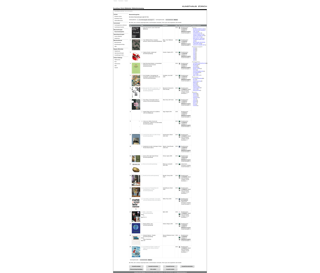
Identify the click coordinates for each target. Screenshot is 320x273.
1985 (194, 58)
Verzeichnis (195, 86)
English (194, 93)
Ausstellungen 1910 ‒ (119, 55)
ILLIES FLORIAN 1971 (198, 34)
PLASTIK (195, 74)
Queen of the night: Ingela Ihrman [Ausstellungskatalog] (150, 156)
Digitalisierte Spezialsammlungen (119, 52)
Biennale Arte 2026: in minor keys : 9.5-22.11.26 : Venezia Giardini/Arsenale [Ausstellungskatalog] (152, 89)
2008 (194, 56)
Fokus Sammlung (147, 239)
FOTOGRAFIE (196, 72)
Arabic (194, 98)
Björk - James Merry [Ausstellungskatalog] (148, 212)
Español (195, 101)
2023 (194, 52)
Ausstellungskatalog (197, 78)
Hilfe (115, 46)
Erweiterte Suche (118, 18)
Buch (194, 79)
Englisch (126, 0)
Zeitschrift (195, 89)
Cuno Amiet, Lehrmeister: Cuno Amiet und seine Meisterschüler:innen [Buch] (151, 199)
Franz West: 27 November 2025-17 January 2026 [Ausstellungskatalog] (151, 100)
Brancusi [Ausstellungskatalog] (150, 164)
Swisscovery (117, 63)
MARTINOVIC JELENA (198, 38)
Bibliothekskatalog (138, 8)
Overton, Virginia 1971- (168, 52)
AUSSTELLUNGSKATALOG (199, 63)
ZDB (115, 65)
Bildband (195, 82)
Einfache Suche (118, 16)
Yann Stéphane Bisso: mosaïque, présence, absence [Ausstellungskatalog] (152, 40)
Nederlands (195, 97)
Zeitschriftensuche (118, 20)
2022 (194, 53)
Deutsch (115, 0)
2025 (194, 48)
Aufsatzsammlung (197, 81)
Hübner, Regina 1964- (168, 223)
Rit (143, 216)
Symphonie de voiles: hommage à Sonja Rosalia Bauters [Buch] (152, 147)
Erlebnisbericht (196, 90)
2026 (194, 49)
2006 (194, 54)
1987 (194, 60)
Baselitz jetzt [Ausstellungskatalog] (151, 175)
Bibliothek (128, 8)
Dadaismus (117, 38)
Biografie (195, 85)
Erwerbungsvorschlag (119, 44)
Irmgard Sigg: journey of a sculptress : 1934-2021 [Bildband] (151, 112)
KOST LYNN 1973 (197, 37)
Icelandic (195, 105)
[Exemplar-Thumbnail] (136, 37)
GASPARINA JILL (197, 33)
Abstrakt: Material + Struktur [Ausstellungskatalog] (149, 236)
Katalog (194, 83)
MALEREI (195, 67)
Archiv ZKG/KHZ (118, 36)
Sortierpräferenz (132, 19)
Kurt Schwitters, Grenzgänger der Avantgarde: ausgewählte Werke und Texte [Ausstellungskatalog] (151, 77)
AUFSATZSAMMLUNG (198, 71)
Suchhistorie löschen (119, 27)
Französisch (120, 0)
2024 (194, 50)
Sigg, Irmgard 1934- (167, 111)
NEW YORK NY (196, 75)
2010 (194, 57)
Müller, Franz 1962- (167, 198)
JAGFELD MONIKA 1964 (198, 35)
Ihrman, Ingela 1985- (167, 156)
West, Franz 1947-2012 (168, 99)
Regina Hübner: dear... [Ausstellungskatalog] (148, 224)
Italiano (195, 102)
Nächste (176, 19)
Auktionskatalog (196, 87)
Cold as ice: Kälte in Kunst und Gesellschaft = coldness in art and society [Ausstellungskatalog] (152, 122)
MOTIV (194, 70)
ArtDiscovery (117, 59)
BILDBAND (195, 64)
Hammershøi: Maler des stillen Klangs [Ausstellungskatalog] (151, 135)
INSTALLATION (196, 68)
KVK (115, 61)
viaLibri (116, 67)
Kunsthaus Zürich (119, 8)
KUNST (194, 66)
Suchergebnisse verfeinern (120, 25)
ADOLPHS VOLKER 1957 (199, 45)
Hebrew (195, 100)
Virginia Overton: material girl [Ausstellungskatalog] (149, 53)
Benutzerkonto (117, 42)
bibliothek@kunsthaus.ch (182, 272)
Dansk (194, 104)
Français (195, 96)
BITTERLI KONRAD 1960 (198, 29)
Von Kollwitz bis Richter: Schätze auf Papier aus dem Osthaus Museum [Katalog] (151, 248)
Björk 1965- (165, 212)
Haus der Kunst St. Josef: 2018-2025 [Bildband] (151, 28)
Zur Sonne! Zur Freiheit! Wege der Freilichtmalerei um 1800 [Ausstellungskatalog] (150, 189)
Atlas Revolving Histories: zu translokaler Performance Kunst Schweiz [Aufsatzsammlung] (152, 65)
